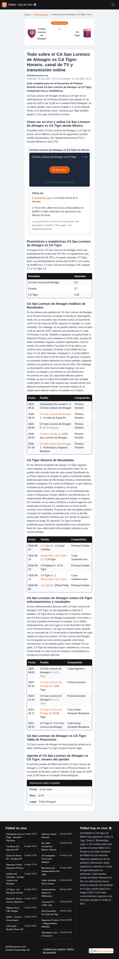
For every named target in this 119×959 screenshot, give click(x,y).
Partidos (27, 14)
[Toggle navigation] (113, 5)
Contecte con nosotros (54, 949)
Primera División (41, 14)
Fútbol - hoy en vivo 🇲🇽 (22, 4)
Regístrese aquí (43, 198)
